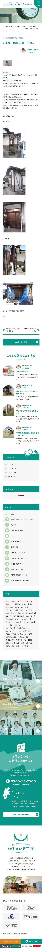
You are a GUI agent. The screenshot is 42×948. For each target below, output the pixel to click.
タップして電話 (33, 941)
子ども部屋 (9, 607)
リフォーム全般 (30, 616)
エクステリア (26, 619)
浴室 (22, 643)
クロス (17, 607)
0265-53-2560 (23, 781)
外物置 (30, 604)
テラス (32, 622)
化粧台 (14, 634)
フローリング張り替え (13, 628)
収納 (21, 607)
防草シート (20, 646)
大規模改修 (9, 619)
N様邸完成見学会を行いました (13, 329)
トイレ (8, 625)
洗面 (17, 643)
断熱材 (8, 643)
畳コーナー (9, 604)
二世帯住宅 (27, 631)
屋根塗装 (19, 640)
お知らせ (10, 465)
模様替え (18, 604)
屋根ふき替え (10, 640)
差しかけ (13, 613)
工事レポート (11, 472)
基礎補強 (9, 637)
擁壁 (30, 640)
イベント (17, 619)
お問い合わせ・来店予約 (10, 941)
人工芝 (8, 634)
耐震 (26, 607)
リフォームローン (11, 601)
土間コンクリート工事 (25, 634)
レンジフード (10, 631)
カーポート (9, 622)
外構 (26, 637)
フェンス (21, 625)
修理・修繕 (21, 613)
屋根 (7, 613)
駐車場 (24, 604)
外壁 (31, 601)
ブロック (24, 628)
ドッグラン (14, 625)
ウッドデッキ (28, 610)
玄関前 (8, 646)
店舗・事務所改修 (18, 616)
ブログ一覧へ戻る (21, 342)
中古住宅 (18, 631)
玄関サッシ (29, 643)
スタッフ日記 (11, 468)
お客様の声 (11, 476)
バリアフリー (10, 610)
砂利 (13, 646)
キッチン (17, 622)
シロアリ (8, 616)
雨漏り (27, 646)
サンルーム (24, 622)
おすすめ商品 (30, 613)
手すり (26, 640)
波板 (13, 643)
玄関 (26, 601)
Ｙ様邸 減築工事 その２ (31, 329)
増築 (14, 637)
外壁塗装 (21, 637)
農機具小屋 (19, 610)
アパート (21, 601)
